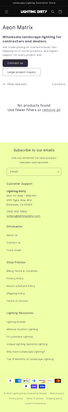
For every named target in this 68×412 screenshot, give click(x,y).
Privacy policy (16, 398)
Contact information (35, 403)
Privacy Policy (15, 278)
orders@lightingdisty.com (23, 216)
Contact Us (14, 242)
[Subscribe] (57, 172)
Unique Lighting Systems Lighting (27, 344)
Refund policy (57, 393)
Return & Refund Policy (21, 286)
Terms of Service (17, 301)
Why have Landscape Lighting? (26, 351)
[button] (6, 11)
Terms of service (34, 398)
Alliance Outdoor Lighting (22, 329)
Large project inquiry (21, 72)
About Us (12, 235)
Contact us (15, 63)
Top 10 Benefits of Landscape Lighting (30, 359)
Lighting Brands (16, 322)
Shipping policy (54, 398)
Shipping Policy (16, 293)
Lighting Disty (20, 393)
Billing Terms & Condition (22, 271)
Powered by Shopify (37, 393)
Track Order (14, 250)
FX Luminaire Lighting (20, 336)
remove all (51, 110)
